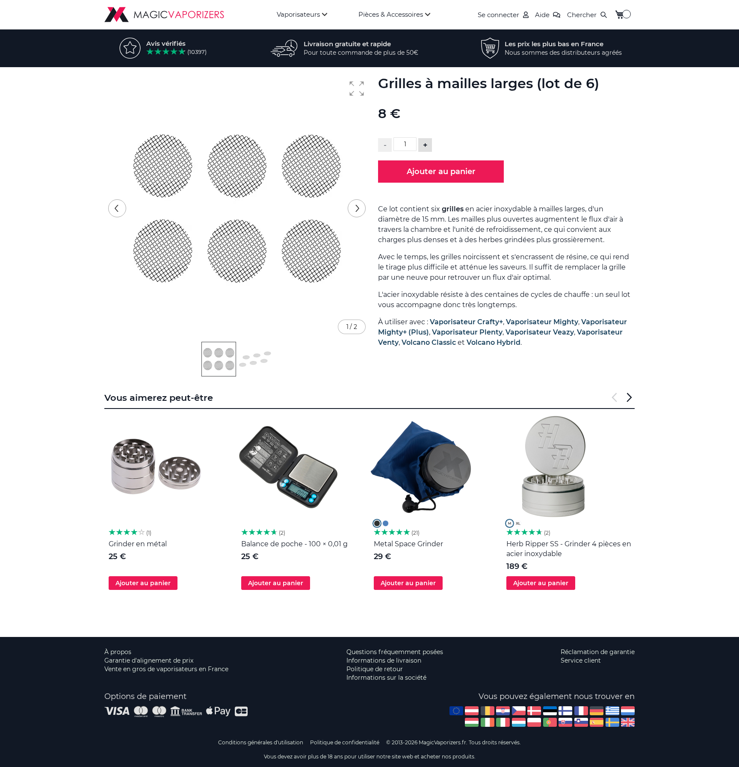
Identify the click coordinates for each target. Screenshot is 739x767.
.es (596, 722)
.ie (487, 722)
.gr (612, 710)
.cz (519, 710)
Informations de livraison (383, 660)
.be (487, 710)
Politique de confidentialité (344, 742)
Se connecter (498, 15)
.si (581, 722)
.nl (628, 710)
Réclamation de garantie (598, 652)
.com (456, 710)
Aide (542, 15)
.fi (565, 710)
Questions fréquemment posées (394, 652)
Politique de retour (374, 669)
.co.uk (628, 722)
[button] (357, 88)
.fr (581, 710)
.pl (534, 722)
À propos (117, 652)
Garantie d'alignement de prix (148, 660)
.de (596, 710)
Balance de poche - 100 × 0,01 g (294, 544)
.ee (550, 710)
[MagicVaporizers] (164, 14)
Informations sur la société (386, 677)
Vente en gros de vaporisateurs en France (166, 669)
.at (472, 710)
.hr (503, 710)
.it (503, 722)
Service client (581, 660)
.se (612, 722)
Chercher (582, 15)
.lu (519, 722)
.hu (472, 722)
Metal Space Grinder (408, 544)
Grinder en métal (138, 544)
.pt (550, 722)
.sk (565, 722)
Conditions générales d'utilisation (260, 742)
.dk (534, 710)
